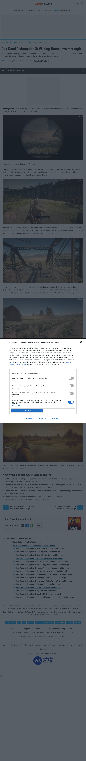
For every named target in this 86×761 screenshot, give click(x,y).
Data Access (43, 418)
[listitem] (43, 373)
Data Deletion (30, 418)
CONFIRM (27, 410)
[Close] (82, 343)
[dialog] (43, 380)
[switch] (71, 378)
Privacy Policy (55, 418)
